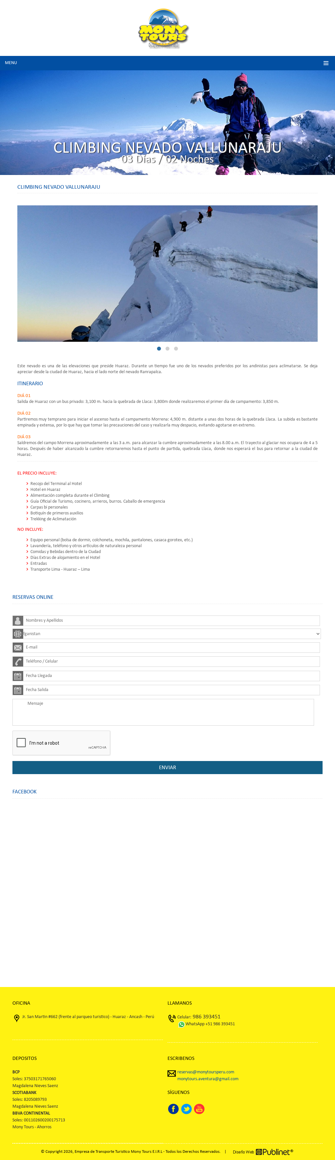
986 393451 (205, 1017)
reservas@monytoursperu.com (205, 1072)
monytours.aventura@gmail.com (207, 1079)
